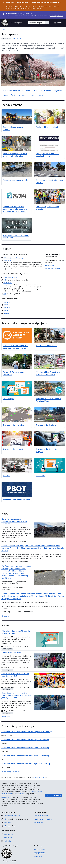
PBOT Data (40, 475)
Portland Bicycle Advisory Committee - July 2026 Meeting (25, 739)
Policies (30, 95)
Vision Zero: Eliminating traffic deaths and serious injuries (15, 346)
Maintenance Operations (46, 345)
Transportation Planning (13, 425)
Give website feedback (39, 777)
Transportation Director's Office (16, 500)
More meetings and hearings (10, 772)
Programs (57, 91)
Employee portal (39, 853)
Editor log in (38, 856)
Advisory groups (18, 95)
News (27, 91)
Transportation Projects (46, 425)
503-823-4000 (20, 794)
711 (36, 794)
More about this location (53, 268)
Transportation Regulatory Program (47, 450)
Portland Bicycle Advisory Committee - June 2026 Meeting (25, 747)
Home (3, 29)
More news (5, 616)
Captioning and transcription (43, 819)
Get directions (49, 266)
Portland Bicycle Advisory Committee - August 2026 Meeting (26, 731)
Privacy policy (38, 822)
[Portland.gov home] (11, 22)
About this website (40, 849)
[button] (58, 22)
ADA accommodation (41, 816)
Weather (6, 475)
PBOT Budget (8, 398)
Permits (39, 95)
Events (35, 91)
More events (5, 717)
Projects (4, 95)
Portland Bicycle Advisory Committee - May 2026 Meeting (25, 756)
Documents (46, 91)
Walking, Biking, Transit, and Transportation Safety (48, 373)
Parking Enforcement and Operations (13, 373)
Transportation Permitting (14, 449)
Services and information (12, 91)
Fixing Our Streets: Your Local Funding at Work (48, 399)
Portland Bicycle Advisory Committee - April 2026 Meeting (25, 764)
